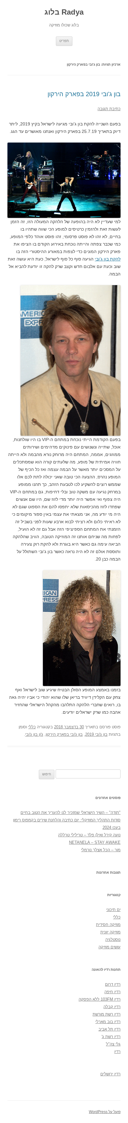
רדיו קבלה (112, 1006)
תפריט (64, 41)
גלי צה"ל (113, 1044)
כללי (32, 727)
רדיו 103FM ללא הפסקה (100, 999)
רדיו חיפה (112, 991)
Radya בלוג (64, 12)
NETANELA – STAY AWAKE (95, 842)
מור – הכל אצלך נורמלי (101, 850)
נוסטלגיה (113, 939)
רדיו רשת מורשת (107, 1014)
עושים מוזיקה (109, 947)
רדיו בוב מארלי (108, 1021)
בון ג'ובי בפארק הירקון (64, 734)
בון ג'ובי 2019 (96, 734)
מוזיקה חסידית (108, 924)
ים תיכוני (113, 909)
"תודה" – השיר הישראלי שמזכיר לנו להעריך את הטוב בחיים (71, 812)
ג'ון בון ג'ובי (34, 734)
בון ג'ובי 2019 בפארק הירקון (84, 94)
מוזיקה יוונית (110, 932)
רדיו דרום (113, 984)
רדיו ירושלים (110, 1074)
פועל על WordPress (105, 1112)
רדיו (117, 1051)
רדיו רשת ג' (111, 1036)
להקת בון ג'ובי (108, 258)
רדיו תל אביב (109, 1029)
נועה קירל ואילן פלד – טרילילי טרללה (89, 835)
